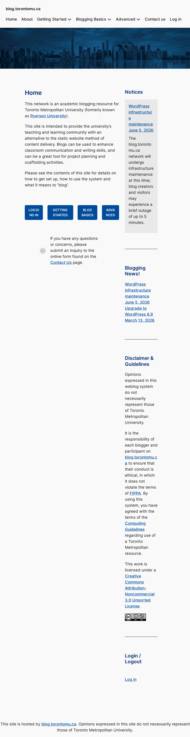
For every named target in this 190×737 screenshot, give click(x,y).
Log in (175, 19)
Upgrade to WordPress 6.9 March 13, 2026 (140, 314)
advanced (110, 212)
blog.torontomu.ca (23, 8)
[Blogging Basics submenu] (109, 19)
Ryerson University (48, 116)
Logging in (33, 212)
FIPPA (135, 493)
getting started (60, 212)
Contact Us (61, 262)
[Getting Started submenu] (69, 19)
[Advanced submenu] (138, 19)
